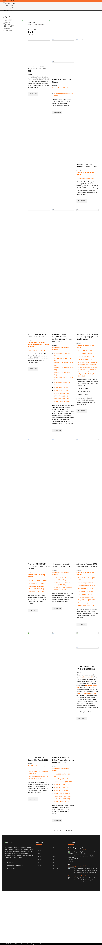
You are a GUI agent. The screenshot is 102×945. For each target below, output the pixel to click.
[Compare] (30, 63)
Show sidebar (33, 28)
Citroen (40, 854)
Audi (39, 857)
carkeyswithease (84, 876)
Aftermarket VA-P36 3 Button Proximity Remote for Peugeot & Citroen (63, 760)
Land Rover (56, 860)
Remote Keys (7, 28)
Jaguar (55, 851)
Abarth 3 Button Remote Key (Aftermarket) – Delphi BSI (38, 68)
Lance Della (83, 850)
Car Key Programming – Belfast (77, 848)
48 (69, 830)
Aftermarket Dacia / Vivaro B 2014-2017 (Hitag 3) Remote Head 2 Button (87, 336)
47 (66, 830)
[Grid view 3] (31, 32)
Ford (39, 866)
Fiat (39, 863)
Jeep (54, 854)
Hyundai (40, 872)
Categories (8, 20)
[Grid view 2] (29, 32)
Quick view (30, 98)
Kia (54, 857)
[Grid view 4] (32, 32)
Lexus (55, 863)
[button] (33, 94)
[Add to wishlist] (30, 90)
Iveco (54, 848)
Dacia (39, 851)
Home (30, 22)
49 (71, 830)
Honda (40, 869)
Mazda (55, 866)
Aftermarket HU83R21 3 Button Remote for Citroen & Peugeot (39, 566)
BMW (39, 860)
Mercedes (56, 869)
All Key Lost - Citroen (9, 25)
